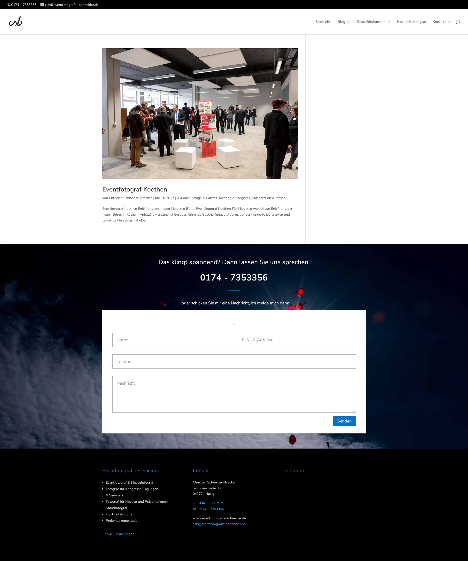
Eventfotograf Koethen (134, 189)
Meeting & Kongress (234, 198)
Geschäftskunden (371, 22)
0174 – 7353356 (23, 4)
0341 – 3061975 (211, 503)
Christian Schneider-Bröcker (130, 198)
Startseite (323, 22)
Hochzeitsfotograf (411, 22)
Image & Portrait (204, 198)
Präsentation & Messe (268, 198)
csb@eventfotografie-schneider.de (219, 524)
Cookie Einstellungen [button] (118, 534)
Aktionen (184, 198)
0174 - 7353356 (234, 278)
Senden (344, 421)
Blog (341, 22)
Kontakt (439, 22)
